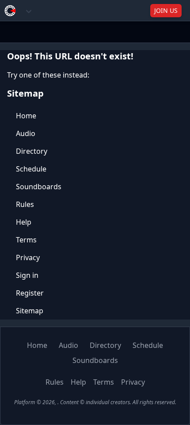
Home (26, 116)
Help (23, 222)
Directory (31, 151)
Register (30, 293)
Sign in (27, 275)
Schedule (31, 169)
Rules (25, 204)
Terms (26, 240)
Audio (25, 133)
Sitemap (29, 311)
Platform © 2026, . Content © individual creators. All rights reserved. (95, 402)
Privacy (28, 257)
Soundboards (38, 186)
